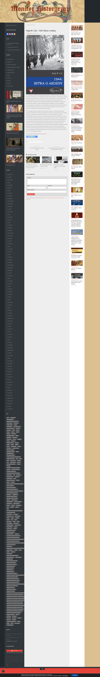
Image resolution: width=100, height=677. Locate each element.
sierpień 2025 (9, 206)
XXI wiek (8, 619)
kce (7, 462)
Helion (19, 446)
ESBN (8, 444)
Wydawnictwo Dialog (11, 566)
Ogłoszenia (9, 503)
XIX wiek (9, 616)
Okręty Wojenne (16, 503)
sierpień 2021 (9, 323)
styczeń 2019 (9, 390)
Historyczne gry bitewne (11, 64)
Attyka (8, 432)
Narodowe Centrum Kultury (12, 496)
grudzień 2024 (9, 227)
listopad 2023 (9, 262)
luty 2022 (8, 307)
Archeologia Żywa (17, 426)
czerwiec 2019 (9, 376)
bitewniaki (15, 437)
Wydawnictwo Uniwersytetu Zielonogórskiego (15, 609)
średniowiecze (10, 625)
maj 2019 (8, 379)
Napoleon (9, 494)
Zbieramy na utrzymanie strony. (12, 133)
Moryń (8, 482)
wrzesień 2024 (9, 235)
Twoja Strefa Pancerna (11, 544)
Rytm (16, 519)
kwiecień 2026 (9, 185)
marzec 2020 (9, 363)
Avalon (17, 432)
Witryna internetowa (30, 189)
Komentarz (29, 177)
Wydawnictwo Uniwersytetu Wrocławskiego (15, 607)
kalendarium (13, 460)
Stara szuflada (17, 525)
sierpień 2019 (9, 371)
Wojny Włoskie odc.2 (10, 165)
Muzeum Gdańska (10, 485)
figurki (12, 444)
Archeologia (9, 426)
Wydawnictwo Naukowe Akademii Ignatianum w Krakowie (17, 575)
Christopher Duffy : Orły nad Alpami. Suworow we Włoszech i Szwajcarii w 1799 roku (32, 166)
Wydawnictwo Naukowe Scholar (12, 578)
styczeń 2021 (9, 342)
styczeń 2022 (9, 310)
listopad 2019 (9, 366)
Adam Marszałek (10, 419)
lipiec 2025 (9, 209)
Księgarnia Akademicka (11, 471)
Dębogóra (13, 441)
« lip (7, 665)
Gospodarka (13, 446)
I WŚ (8, 460)
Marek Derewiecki (10, 476)
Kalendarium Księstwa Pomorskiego (13, 67)
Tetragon (17, 534)
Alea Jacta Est (9, 423)
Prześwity (16, 514)
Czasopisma (9, 62)
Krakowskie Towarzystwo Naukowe (13, 467)
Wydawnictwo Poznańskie (12, 585)
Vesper (16, 550)
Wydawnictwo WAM (10, 614)
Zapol (8, 623)
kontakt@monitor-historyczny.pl (11, 641)
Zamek (18, 621)
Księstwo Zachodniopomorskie (13, 473)
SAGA (14, 521)
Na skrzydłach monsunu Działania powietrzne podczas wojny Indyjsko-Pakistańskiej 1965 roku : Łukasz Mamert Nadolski (76, 129)
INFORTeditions (10, 453)
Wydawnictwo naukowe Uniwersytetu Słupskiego (16, 584)
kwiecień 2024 (9, 249)
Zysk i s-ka (17, 623)
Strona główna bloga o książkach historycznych (12, 44)
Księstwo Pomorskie (10, 72)
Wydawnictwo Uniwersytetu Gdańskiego (15, 594)
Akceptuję (75, 675)
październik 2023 (10, 265)
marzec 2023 (9, 283)
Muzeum (12, 482)
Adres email (50, 185)
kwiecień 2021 (9, 334)
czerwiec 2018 (9, 408)
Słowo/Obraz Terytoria (11, 530)
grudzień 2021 (9, 313)
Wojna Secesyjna (10, 557)
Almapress (16, 423)
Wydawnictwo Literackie (12, 573)
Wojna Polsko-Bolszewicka (12, 555)
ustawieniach (65, 675)
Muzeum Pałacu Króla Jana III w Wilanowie (15, 491)
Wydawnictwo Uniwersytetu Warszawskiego (15, 605)
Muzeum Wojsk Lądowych (12, 492)
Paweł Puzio (29, 33)
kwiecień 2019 (9, 382)
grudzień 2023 (9, 259)
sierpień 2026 (9, 174)
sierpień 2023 (9, 270)
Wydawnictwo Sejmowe (11, 589)
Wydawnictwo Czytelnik (11, 564)
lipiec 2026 (9, 177)
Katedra (19, 460)
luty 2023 (8, 286)
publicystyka (17, 516)
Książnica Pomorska (15, 469)
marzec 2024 (9, 251)
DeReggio (19, 439)
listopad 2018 (9, 395)
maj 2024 (8, 246)
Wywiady (17, 614)
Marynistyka (9, 478)
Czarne (14, 439)
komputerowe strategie (11, 464)
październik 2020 (10, 350)
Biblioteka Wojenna (10, 435)
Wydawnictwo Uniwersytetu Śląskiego (14, 612)
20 (14, 659)
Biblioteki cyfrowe (10, 59)
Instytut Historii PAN (10, 458)
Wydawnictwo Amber (11, 562)
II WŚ (29, 141)
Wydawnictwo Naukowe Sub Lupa (13, 580)
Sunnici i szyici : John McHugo (76, 142)
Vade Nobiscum (10, 550)
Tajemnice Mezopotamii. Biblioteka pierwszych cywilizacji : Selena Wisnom (76, 113)
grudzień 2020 (9, 345)
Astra (13, 430)
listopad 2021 (9, 315)
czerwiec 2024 (9, 243)
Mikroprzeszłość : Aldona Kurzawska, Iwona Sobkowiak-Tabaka (59, 166)
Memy (8, 75)
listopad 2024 (9, 230)
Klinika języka (12, 462)
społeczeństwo (10, 525)
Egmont (16, 442)
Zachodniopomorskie (11, 621)
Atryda (18, 430)
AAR (8, 417)
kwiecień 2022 (9, 302)
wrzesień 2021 (9, 321)
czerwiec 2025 (9, 211)
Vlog (20, 550)
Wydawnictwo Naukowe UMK (13, 582)
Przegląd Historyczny (11, 512)
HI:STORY (9, 448)
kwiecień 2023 (9, 281)
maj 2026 (8, 182)
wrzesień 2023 (9, 267)
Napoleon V (44, 133)
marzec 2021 (9, 337)
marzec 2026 (9, 187)
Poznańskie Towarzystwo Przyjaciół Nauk (14, 510)
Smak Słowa (16, 523)
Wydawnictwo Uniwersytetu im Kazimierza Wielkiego (16, 596)
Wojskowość (37, 141)
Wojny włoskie (18, 557)
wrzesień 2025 (9, 203)
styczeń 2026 (9, 193)
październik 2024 (10, 233)
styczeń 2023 (9, 289)
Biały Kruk (14, 433)
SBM (18, 521)
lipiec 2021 (9, 326)
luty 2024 (8, 254)
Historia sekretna (10, 450)
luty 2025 (8, 222)
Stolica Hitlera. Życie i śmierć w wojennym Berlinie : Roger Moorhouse (77, 282)
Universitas (9, 546)
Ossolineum (18, 505)
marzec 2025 (9, 219)
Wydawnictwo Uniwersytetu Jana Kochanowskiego (16, 600)
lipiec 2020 (9, 353)
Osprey (13, 505)
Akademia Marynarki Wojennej (12, 421)
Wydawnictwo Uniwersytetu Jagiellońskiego (16, 598)
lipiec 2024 (9, 241)
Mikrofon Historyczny (11, 480)
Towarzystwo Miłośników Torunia (13, 537)
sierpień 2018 (9, 403)
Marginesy (17, 476)
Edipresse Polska (10, 442)
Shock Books (9, 523)
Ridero (8, 519)
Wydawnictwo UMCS (10, 591)
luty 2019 (8, 387)
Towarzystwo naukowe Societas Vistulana (15, 539)
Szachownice (9, 528)
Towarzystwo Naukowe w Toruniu (13, 541)
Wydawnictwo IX (10, 569)
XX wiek (41, 141)
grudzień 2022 (9, 291)
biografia (9, 437)
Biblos (17, 435)
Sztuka (15, 528)
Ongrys (8, 505)
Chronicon (9, 439)
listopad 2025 (9, 198)
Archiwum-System (10, 428)
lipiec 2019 (9, 374)
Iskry (20, 458)
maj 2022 (8, 299)
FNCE (8, 446)
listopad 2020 (9, 347)
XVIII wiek (14, 616)
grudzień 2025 (9, 195)
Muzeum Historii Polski (11, 487)
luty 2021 (8, 339)
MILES (18, 480)
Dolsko (8, 441)
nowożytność (9, 501)
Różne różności (10, 85)
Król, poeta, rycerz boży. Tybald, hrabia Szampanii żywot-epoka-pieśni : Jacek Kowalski (14, 116)
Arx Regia (9, 430)
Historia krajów (16, 448)
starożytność (9, 526)
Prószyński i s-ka (10, 516)
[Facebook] (2, 24)
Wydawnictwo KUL (10, 571)
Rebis (8, 517)
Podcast (8, 78)
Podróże (8, 80)
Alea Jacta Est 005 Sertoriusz (76, 100)
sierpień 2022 (9, 294)
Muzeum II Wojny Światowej (12, 489)
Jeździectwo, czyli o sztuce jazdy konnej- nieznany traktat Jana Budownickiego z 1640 (76, 47)
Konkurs (18, 464)
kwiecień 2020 (9, 361)
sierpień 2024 (9, 238)
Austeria (12, 432)
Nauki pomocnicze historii (12, 498)
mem (15, 478)
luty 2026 (8, 190)
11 (9, 658)
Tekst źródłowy (10, 534)
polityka (12, 507)
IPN (17, 458)
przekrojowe (9, 514)
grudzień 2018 (9, 392)
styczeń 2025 (9, 225)
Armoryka (18, 428)
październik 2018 (10, 398)
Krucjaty (8, 469)
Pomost (17, 507)
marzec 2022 (9, 305)
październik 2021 (10, 318)
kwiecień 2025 (9, 217)
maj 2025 (8, 214)
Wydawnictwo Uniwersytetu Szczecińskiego (15, 603)
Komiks (18, 462)
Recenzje (9, 83)
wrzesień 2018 (9, 400)
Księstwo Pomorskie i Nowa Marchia (13, 49)
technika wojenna (10, 532)
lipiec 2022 (9, 297)
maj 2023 (8, 278)
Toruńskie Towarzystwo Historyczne (13, 535)
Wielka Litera (9, 553)
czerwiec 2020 (9, 355)
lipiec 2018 (9, 406)
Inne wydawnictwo (10, 455)
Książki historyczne (30, 25)
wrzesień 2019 (9, 369)
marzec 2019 (9, 384)
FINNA (16, 444)
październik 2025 (10, 201)
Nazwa (28, 185)
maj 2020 (8, 358)
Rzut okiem (9, 521)
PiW (8, 507)
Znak (12, 623)
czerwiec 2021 (9, 329)
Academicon (13, 417)
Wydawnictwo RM (10, 587)
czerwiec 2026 (9, 179)
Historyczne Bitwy (10, 451)
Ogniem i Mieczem (17, 501)
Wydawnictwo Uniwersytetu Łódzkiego (14, 610)
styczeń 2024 (9, 257)
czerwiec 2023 (9, 275)
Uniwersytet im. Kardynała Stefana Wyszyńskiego (16, 548)
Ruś (12, 519)
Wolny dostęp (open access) (12, 560)
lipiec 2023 (9, 273)
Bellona (8, 433)
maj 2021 (8, 331)
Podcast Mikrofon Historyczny (12, 47)
